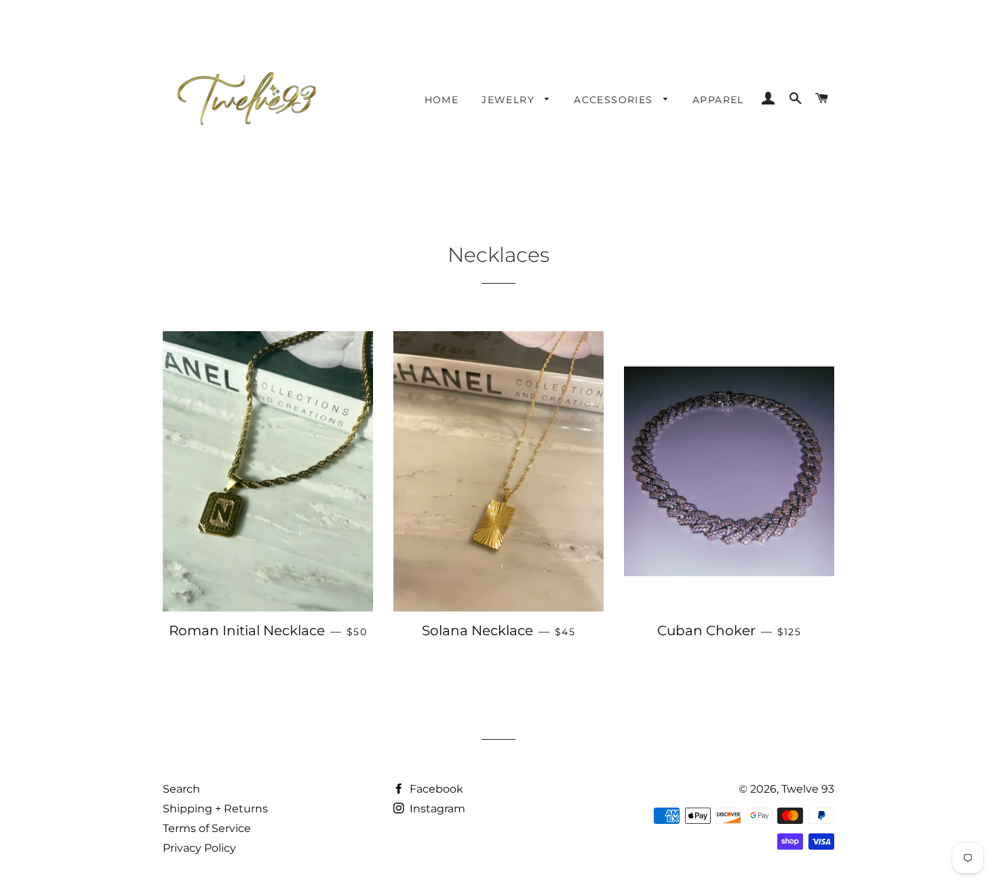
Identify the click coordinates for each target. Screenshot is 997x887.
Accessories (615, 100)
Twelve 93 (807, 788)
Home (442, 100)
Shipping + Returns (215, 808)
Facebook (435, 788)
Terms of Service (207, 828)
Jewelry (510, 100)
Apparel (718, 100)
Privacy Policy (199, 848)
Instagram (436, 808)
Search (181, 788)
